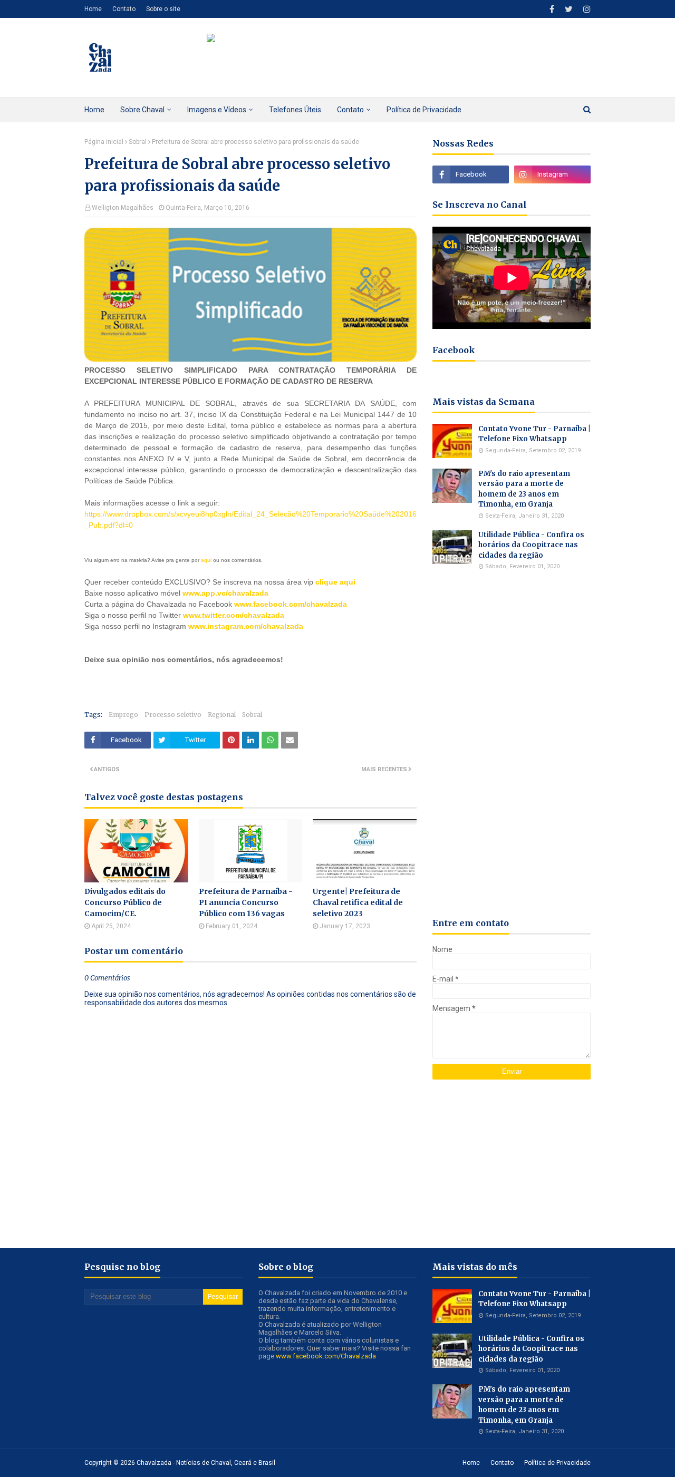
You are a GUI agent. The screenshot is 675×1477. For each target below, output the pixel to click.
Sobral (138, 141)
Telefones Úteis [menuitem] (295, 109)
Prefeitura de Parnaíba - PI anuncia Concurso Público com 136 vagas (246, 902)
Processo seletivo (172, 714)
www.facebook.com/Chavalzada (326, 1356)
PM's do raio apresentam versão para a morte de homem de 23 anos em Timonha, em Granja (524, 489)
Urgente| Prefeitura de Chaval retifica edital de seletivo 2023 (358, 902)
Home (93, 9)
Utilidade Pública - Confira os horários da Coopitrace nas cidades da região (531, 545)
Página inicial (103, 141)
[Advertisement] (207, 681)
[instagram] (586, 9)
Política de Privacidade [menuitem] (424, 109)
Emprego (123, 714)
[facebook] (552, 9)
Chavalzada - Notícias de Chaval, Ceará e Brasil (206, 1462)
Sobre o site (163, 9)
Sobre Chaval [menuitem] (142, 109)
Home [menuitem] (94, 109)
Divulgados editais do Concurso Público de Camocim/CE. (125, 902)
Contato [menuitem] (350, 109)
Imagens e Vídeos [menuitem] (216, 109)
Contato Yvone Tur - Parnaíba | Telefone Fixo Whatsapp (534, 434)
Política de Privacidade (557, 1462)
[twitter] (568, 9)
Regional (222, 714)
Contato (124, 9)
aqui (206, 560)
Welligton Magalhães (122, 207)
